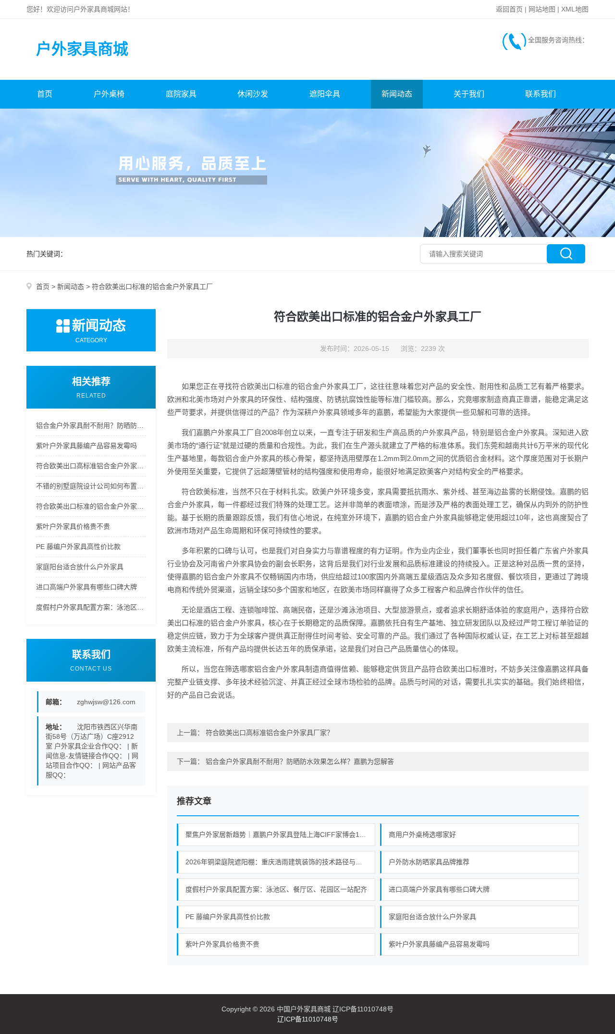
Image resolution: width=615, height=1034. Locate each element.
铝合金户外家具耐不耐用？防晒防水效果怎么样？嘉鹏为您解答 (91, 425)
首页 (44, 94)
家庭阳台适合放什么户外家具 (79, 567)
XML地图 (575, 9)
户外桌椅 (109, 94)
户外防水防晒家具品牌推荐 (429, 862)
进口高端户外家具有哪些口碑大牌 (86, 587)
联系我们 (540, 94)
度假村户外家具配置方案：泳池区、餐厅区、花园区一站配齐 (91, 607)
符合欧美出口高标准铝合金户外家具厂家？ (91, 466)
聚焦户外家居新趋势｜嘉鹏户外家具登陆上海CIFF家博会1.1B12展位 (280, 834)
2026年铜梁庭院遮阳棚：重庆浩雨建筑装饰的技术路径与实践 (277, 862)
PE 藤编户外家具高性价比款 (78, 546)
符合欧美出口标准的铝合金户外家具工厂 (91, 506)
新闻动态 (396, 94)
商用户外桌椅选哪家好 (422, 834)
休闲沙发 (252, 94)
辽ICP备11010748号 (307, 1019)
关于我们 (469, 94)
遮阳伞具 (324, 94)
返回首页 (509, 9)
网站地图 (542, 9)
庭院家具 (181, 94)
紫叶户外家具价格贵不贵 (73, 526)
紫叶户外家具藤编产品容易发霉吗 (86, 445)
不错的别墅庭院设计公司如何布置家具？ (91, 486)
